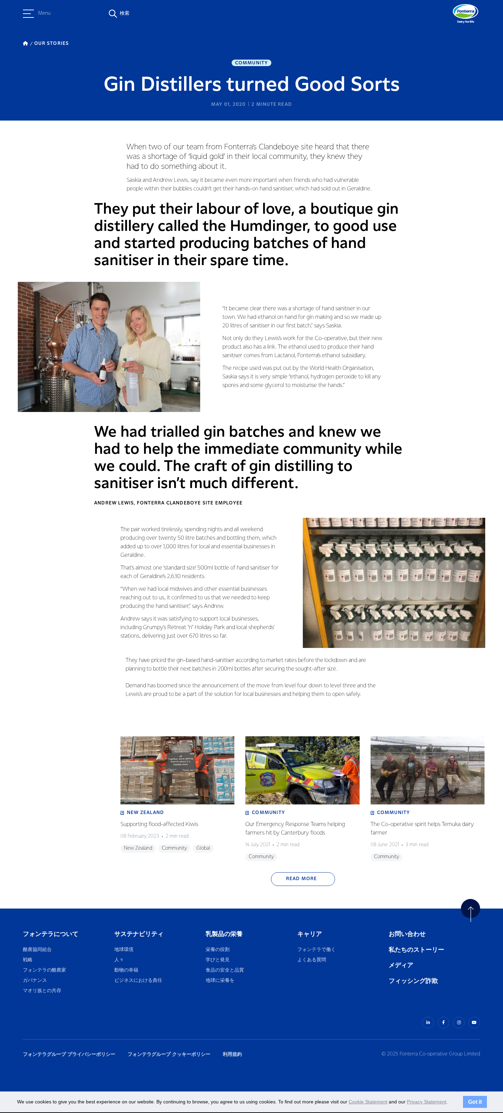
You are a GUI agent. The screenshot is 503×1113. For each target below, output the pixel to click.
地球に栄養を (220, 980)
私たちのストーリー (416, 950)
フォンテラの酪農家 (44, 970)
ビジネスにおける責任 (138, 980)
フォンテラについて (50, 934)
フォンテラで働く (316, 949)
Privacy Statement (426, 1101)
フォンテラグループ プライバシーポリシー (69, 1054)
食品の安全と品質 (225, 970)
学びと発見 (218, 960)
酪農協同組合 (37, 949)
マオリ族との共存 (42, 990)
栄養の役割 (218, 949)
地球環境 (123, 949)
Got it (475, 1102)
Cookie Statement (368, 1101)
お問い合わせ (407, 934)
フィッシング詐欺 (413, 981)
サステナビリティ (139, 934)
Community (251, 63)
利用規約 (232, 1054)
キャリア (310, 934)
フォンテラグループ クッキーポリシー (169, 1054)
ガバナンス (35, 980)
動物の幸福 (126, 970)
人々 (119, 960)
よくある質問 (312, 960)
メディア (401, 965)
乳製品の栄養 (224, 934)
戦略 (28, 960)
